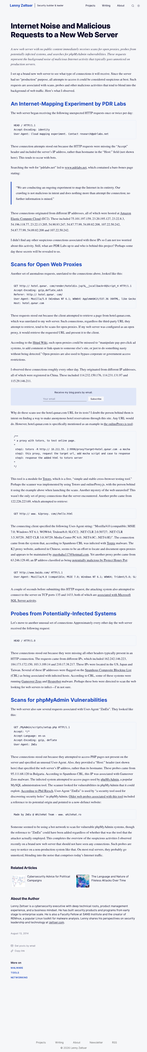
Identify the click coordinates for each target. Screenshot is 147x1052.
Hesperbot (54, 681)
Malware (17, 967)
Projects (90, 5)
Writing (106, 5)
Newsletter (96, 1042)
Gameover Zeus (32, 681)
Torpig (111, 543)
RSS (114, 1042)
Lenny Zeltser (21, 5)
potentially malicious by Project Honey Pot (99, 560)
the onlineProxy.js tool (118, 424)
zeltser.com (56, 922)
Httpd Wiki (40, 342)
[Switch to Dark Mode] (138, 6)
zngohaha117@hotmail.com (71, 554)
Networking (19, 977)
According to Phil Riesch (37, 791)
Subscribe (96, 399)
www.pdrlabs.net (76, 167)
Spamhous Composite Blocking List (108, 670)
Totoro (47, 478)
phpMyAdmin (110, 779)
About (120, 5)
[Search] (133, 6)
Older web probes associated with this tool (96, 796)
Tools (15, 972)
